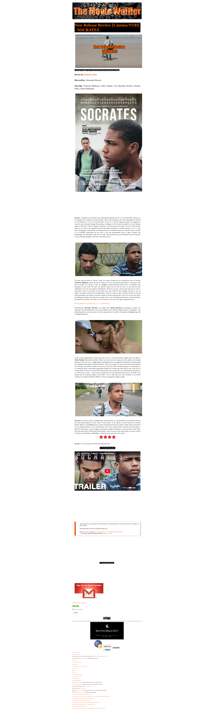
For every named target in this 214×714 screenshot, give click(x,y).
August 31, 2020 (107, 533)
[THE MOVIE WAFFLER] (75, 606)
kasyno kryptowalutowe (80, 690)
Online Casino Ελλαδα (76, 654)
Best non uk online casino (76, 684)
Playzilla (73, 670)
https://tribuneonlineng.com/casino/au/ (101, 656)
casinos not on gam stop (78, 682)
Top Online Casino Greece (76, 662)
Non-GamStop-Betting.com (77, 680)
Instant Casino (74, 664)
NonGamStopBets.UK (76, 678)
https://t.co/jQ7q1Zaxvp (100, 531)
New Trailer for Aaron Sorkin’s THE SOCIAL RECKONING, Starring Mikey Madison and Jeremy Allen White (91, 696)
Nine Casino (74, 672)
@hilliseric (86, 531)
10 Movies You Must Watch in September (79, 706)
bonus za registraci (87, 686)
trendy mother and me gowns (77, 674)
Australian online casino (83, 658)
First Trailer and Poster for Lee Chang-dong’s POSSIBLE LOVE (83, 698)
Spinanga (73, 660)
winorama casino (83, 688)
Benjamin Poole (90, 75)
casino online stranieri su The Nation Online (79, 666)
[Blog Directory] (116, 648)
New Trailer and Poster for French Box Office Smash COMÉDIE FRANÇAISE (85, 702)
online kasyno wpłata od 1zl (80, 692)
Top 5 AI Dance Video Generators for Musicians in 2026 (81, 694)
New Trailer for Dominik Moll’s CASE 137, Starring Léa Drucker (83, 704)
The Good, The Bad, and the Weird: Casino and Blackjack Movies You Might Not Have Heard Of (88, 708)
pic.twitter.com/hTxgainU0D (114, 531)
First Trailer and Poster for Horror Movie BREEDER (81, 700)
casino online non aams (76, 652)
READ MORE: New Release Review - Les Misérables (92, 303)
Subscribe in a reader (79, 603)
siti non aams (74, 668)
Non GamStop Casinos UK (77, 676)
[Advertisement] (107, 506)
